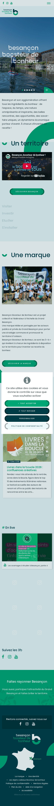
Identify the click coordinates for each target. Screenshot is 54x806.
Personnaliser (27, 418)
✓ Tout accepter (27, 403)
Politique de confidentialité (27, 426)
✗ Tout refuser (27, 411)
